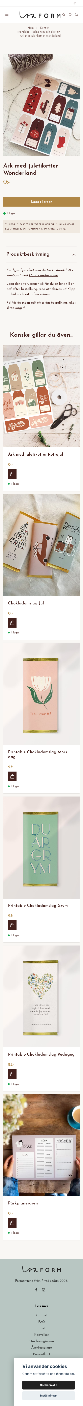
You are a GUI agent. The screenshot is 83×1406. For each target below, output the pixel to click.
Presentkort (41, 1354)
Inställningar (48, 1395)
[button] (73, 107)
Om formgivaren (41, 1341)
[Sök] (63, 14)
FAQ (41, 1322)
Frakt (41, 1328)
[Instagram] (43, 1289)
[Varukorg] (76, 14)
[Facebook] (36, 1289)
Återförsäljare (41, 1347)
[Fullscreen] (41, 105)
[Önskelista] (70, 14)
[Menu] (6, 14)
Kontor (44, 27)
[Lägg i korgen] (12, 474)
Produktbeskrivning (28, 254)
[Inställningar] (75, 3)
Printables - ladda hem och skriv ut (38, 31)
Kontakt (41, 1315)
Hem (31, 27)
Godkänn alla (48, 1385)
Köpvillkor (41, 1335)
